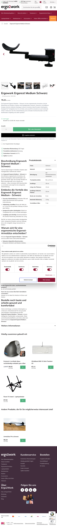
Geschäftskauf (44, 461)
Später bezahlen (25, 470)
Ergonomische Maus (44, 13)
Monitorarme (16, 18)
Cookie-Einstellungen (53, 523)
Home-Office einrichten (40, 18)
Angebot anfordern (29, 135)
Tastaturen (33, 13)
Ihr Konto (42, 466)
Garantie (23, 466)
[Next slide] (53, 54)
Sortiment (3, 496)
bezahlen (8, 155)
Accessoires (27, 18)
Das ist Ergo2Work (6, 491)
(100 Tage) (13, 148)
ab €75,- (11, 153)
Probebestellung (44, 463)
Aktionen (52, 18)
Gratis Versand (25, 468)
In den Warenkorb (35, 129)
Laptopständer (5, 18)
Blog (2, 499)
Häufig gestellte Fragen (27, 461)
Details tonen (48, 275)
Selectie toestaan (28, 279)
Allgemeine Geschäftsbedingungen (42, 523)
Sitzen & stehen (22, 13)
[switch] (21, 269)
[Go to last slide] (4, 54)
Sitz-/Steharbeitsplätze (7, 13)
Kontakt (23, 463)
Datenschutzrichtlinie (30, 523)
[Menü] (55, 512)
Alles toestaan (46, 279)
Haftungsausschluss (18, 523)
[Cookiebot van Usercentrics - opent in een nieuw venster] (48, 246)
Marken (3, 473)
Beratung (13, 151)
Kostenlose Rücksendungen (28, 458)
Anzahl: (3, 126)
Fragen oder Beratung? (8, 1)
